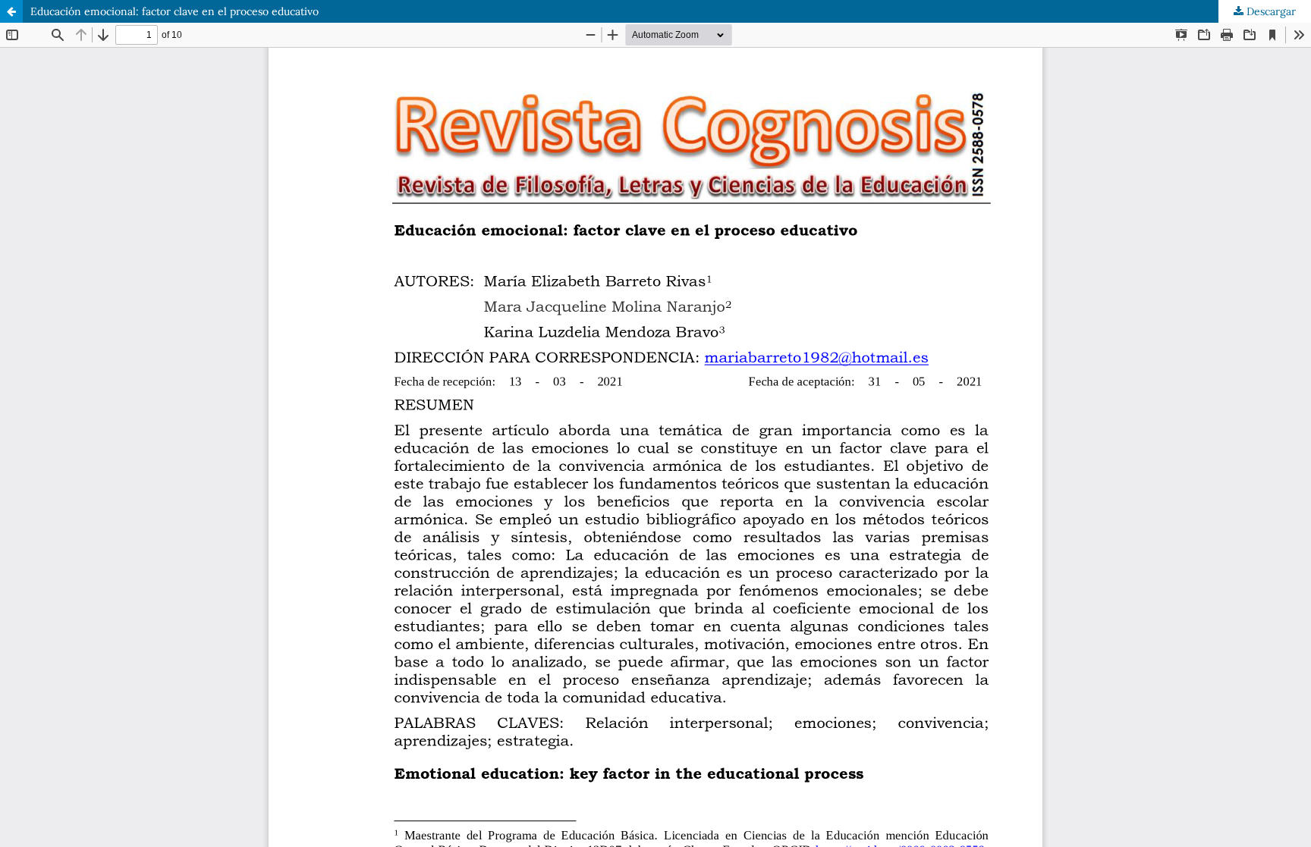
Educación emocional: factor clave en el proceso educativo (174, 11)
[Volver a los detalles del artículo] (11, 11)
